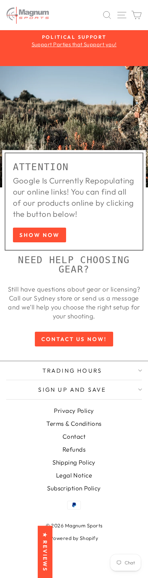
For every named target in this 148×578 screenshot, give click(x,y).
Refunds (74, 449)
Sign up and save (72, 389)
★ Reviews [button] (45, 552)
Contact (74, 436)
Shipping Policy (74, 462)
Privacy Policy (74, 410)
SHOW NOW (39, 235)
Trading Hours (72, 370)
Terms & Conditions (73, 423)
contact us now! (74, 339)
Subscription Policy (74, 488)
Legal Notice (74, 475)
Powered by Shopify (74, 538)
